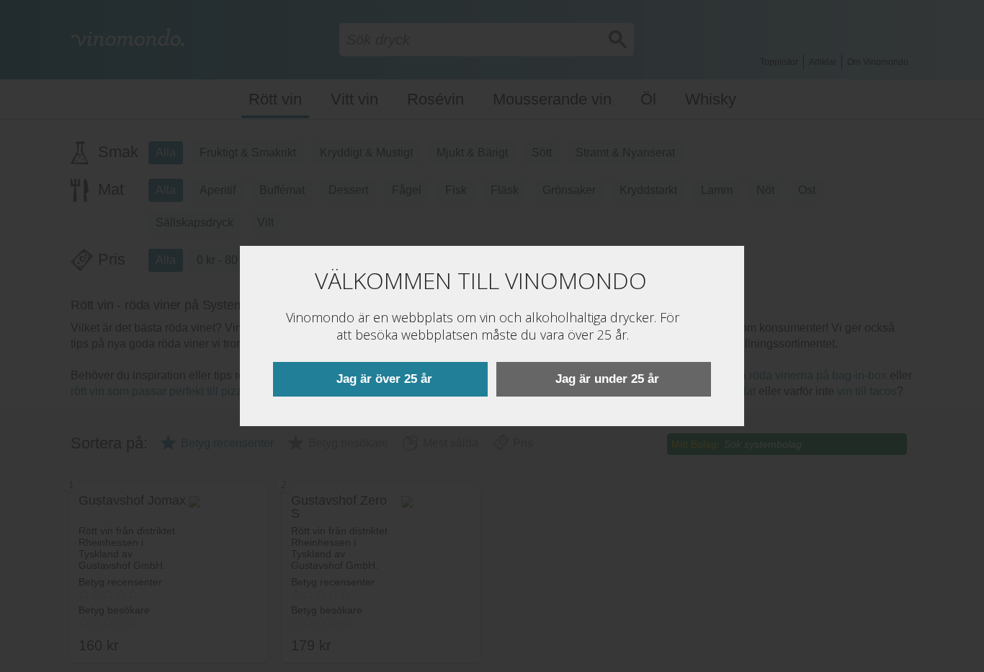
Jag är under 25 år (607, 379)
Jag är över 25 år (384, 379)
